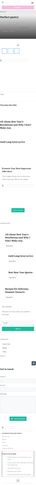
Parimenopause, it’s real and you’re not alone (19, 458)
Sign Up (18, 329)
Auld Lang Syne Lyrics (18, 137)
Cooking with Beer (7, 448)
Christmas (5, 445)
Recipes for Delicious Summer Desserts (16, 290)
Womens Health (8, 31)
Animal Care (6, 344)
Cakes (4, 352)
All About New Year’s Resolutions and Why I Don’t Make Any (18, 120)
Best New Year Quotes (20, 272)
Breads (5, 348)
